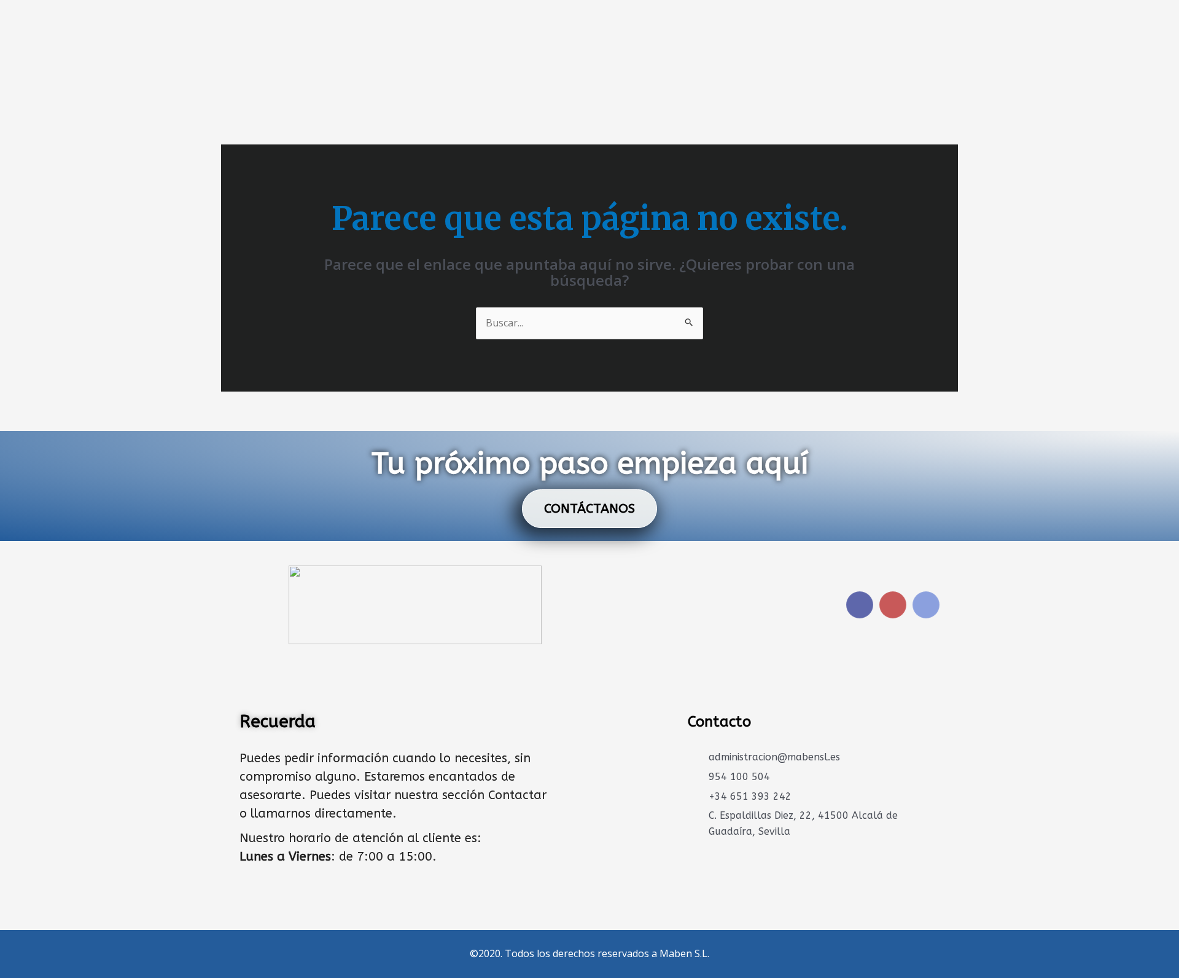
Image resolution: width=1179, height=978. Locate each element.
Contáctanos (589, 508)
